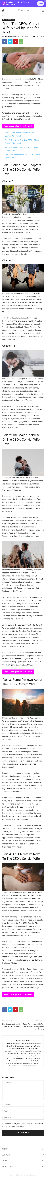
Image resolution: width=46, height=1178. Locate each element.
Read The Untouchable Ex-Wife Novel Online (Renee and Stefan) (33, 1026)
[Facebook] (4, 41)
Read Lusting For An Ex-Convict (18, 126)
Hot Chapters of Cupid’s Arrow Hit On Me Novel (11, 1025)
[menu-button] (3, 10)
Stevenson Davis (10, 36)
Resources (5, 16)
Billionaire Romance (18, 16)
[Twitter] (10, 41)
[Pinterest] (15, 41)
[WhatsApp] (21, 41)
